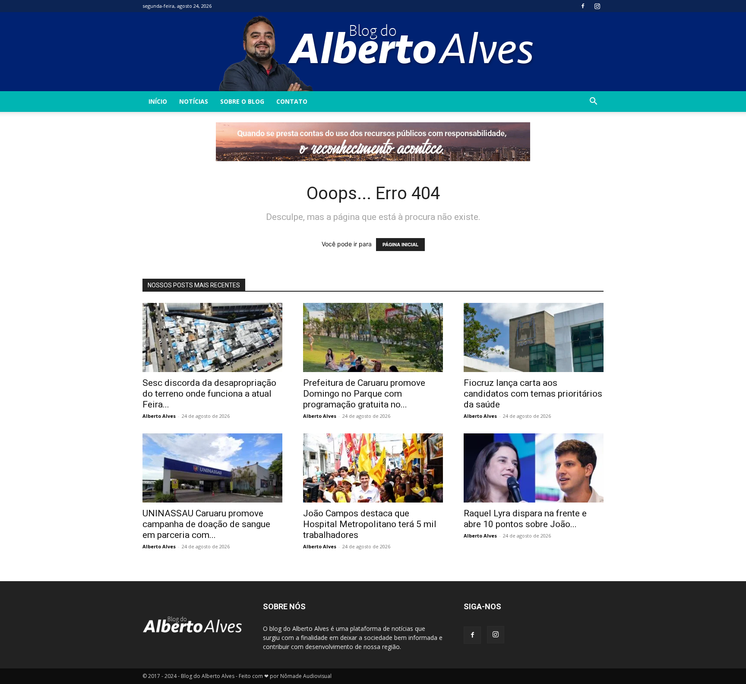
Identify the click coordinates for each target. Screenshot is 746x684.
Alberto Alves (159, 416)
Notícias (193, 101)
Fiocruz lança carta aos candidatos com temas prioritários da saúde (533, 394)
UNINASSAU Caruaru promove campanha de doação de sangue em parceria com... (206, 524)
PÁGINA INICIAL (400, 245)
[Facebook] (582, 6)
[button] (593, 102)
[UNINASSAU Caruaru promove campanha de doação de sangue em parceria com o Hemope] (212, 468)
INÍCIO (158, 101)
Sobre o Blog (242, 101)
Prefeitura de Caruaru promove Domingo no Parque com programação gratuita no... (364, 394)
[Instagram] (597, 6)
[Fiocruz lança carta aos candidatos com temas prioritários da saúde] (534, 337)
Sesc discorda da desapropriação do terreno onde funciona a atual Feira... (209, 394)
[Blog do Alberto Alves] (373, 51)
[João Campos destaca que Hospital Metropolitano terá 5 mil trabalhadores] (373, 468)
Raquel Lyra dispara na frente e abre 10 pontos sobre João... (525, 518)
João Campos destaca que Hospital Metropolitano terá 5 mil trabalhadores (369, 524)
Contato (291, 101)
